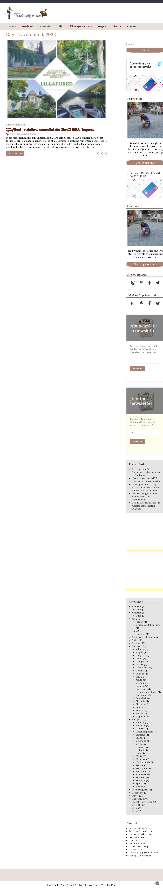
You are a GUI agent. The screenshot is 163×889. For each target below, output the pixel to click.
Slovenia (140, 704)
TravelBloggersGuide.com (144, 852)
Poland (140, 765)
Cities (135, 640)
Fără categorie (140, 789)
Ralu (12, 134)
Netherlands (143, 762)
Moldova (141, 759)
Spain (139, 783)
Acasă (12, 26)
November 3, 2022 (27, 134)
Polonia (140, 685)
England (140, 734)
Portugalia (142, 688)
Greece (140, 743)
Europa (10, 124)
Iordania (140, 634)
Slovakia (140, 777)
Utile (59, 26)
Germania (141, 667)
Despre (102, 26)
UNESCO (136, 804)
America (136, 606)
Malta (139, 679)
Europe (136, 719)
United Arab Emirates (148, 624)
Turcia (139, 713)
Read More (15, 153)
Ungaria (140, 716)
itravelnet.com (137, 837)
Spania (139, 707)
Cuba (138, 609)
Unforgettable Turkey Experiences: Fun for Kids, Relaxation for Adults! (146, 487)
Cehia (139, 658)
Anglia (139, 652)
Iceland (140, 750)
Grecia (139, 670)
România (45, 26)
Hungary (141, 746)
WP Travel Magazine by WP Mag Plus (95, 884)
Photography (139, 798)
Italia (139, 676)
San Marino (142, 698)
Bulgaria (140, 655)
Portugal (141, 768)
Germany (141, 740)
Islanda (140, 673)
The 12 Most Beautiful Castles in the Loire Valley (146, 480)
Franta (139, 664)
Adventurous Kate (139, 828)
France (140, 737)
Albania (140, 649)
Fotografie (138, 792)
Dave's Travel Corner (140, 834)
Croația (140, 661)
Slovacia (140, 701)
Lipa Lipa (134, 840)
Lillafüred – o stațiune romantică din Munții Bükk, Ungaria (50, 129)
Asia (134, 618)
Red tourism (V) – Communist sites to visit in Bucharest (146, 472)
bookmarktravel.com (141, 831)
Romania (141, 771)
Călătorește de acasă (80, 26)
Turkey (140, 786)
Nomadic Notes (138, 843)
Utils (134, 811)
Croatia (140, 728)
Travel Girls (135, 849)
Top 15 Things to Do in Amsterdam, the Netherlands (145, 496)
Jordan (139, 621)
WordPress (66, 884)
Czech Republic (144, 731)
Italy (138, 753)
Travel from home (142, 801)
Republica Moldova (146, 692)
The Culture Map (138, 846)
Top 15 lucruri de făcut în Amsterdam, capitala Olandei (146, 505)
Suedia (139, 710)
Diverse (116, 26)
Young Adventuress (140, 855)
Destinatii (27, 26)
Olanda (140, 682)
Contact (131, 26)
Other (135, 795)
